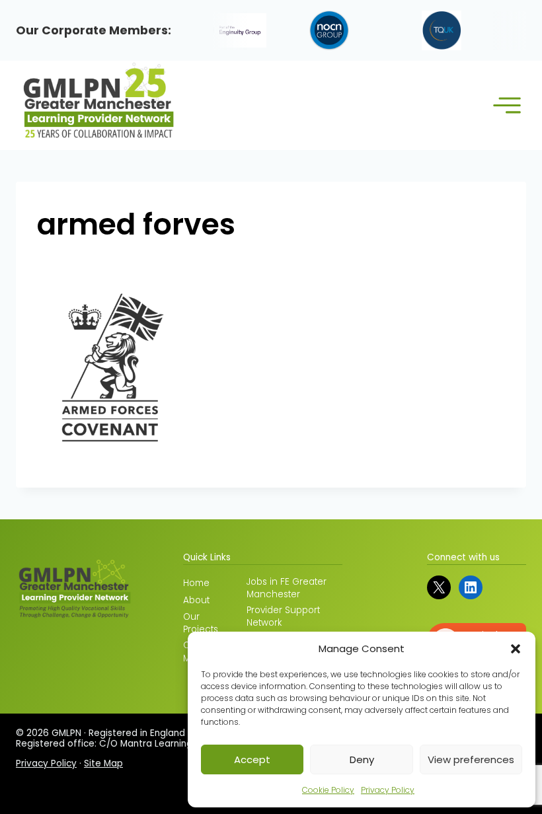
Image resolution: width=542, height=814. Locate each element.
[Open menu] (506, 105)
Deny (362, 759)
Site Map (103, 763)
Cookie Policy (328, 790)
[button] (515, 648)
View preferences (471, 759)
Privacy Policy (387, 790)
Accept (252, 759)
